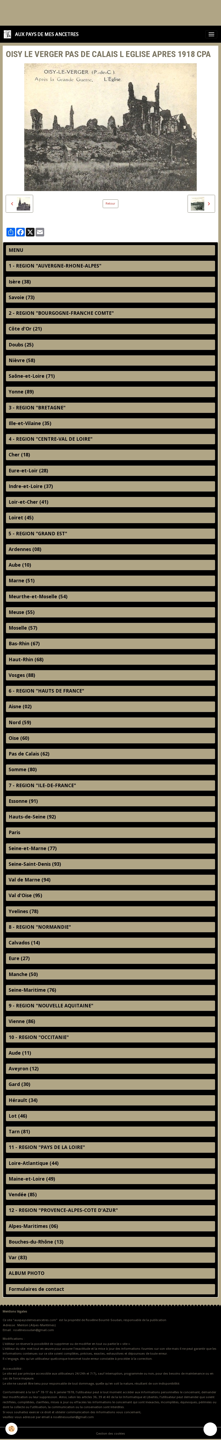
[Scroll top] (210, 1429)
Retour (110, 203)
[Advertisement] (98, 12)
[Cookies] (11, 1429)
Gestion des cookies (110, 1433)
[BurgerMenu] (211, 34)
